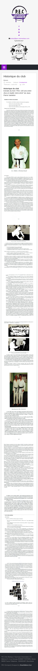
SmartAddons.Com (26, 665)
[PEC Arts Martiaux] (19, 13)
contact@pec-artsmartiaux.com (19, 38)
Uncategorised (23, 82)
